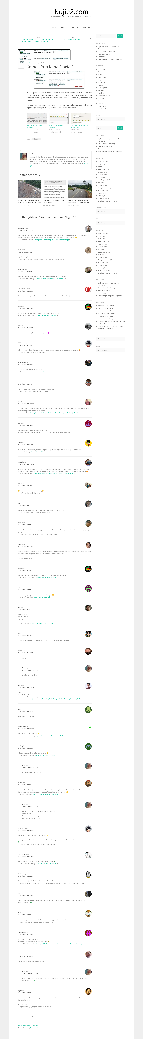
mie (19, 607)
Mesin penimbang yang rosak (45, 755)
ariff (19, 685)
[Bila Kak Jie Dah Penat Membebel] (37, 118)
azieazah (21, 954)
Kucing (100, 85)
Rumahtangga (103, 106)
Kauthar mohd (103, 326)
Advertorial (102, 69)
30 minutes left (41, 372)
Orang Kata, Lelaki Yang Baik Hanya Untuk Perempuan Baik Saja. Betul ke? (55, 413)
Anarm (20, 783)
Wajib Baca (86, 27)
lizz (19, 401)
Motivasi (101, 90)
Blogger (100, 80)
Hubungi (75, 27)
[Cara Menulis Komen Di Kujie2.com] (81, 118)
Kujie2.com (71, 11)
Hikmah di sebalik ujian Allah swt (46, 315)
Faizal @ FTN (22, 932)
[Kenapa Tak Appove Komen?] (59, 118)
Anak (100, 72)
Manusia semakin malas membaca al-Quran (47, 794)
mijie (19, 991)
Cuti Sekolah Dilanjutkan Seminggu (53, 201)
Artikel (100, 74)
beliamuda (21, 228)
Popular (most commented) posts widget (49, 736)
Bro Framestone (23, 913)
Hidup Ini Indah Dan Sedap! (72, 39)
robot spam (36, 139)
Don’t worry (102, 57)
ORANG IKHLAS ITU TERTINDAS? (46, 864)
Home (54, 27)
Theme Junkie (34, 1028)
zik (19, 503)
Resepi (100, 104)
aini (19, 709)
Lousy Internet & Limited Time (43, 597)
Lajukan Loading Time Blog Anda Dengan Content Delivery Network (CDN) (55, 699)
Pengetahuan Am (104, 96)
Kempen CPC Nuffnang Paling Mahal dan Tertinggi (52, 240)
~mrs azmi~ (22, 854)
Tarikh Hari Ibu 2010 (37, 452)
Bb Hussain (21, 362)
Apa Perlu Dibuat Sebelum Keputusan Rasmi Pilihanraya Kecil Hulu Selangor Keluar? (37, 40)
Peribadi (101, 101)
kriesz (20, 893)
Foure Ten (101, 308)
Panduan (101, 93)
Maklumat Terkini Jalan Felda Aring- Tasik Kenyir (78, 201)
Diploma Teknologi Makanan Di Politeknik (110, 327)
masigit (100, 321)
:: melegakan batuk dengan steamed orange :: (46, 623)
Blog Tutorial (102, 77)
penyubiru (21, 462)
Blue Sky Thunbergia (105, 54)
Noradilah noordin (104, 313)
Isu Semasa (31, 63)
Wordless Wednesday (105, 109)
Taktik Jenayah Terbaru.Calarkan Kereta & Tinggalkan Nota (55, 474)
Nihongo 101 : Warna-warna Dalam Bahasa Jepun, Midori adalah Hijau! (60, 944)
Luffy (19, 423)
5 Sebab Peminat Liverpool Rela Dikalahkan (49, 279)
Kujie (31, 154)
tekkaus (20, 588)
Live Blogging (102, 88)
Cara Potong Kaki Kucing (106, 51)
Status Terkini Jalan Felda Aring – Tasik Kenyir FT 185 (29, 201)
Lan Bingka (21, 746)
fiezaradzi (21, 269)
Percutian (101, 98)
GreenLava (21, 726)
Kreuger (20, 544)
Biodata (64, 27)
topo (19, 443)
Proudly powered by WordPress (28, 1026)
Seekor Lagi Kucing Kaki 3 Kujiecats (110, 59)
